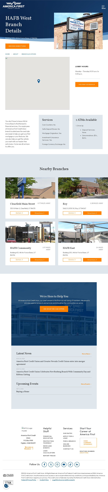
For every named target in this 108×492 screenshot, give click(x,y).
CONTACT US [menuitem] (68, 449)
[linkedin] (77, 464)
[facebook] (44, 464)
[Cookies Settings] (6, 485)
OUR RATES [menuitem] (67, 433)
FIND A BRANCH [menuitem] (69, 441)
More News (86, 354)
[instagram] (57, 464)
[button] (39, 213)
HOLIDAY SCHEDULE (87, 84)
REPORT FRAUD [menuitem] (49, 456)
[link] (19, 213)
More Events (85, 384)
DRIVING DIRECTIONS (17, 46)
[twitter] (50, 464)
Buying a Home (22, 391)
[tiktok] (70, 464)
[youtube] (63, 464)
